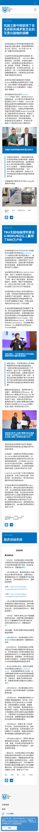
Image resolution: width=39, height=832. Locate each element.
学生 (18, 775)
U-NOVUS (8, 516)
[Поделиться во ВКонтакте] (6, 217)
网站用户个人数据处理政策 (13, 824)
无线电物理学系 (24, 251)
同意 (9, 828)
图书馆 (7, 210)
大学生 (16, 516)
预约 (23, 567)
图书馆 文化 (21, 210)
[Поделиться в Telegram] (11, 217)
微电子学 (7, 519)
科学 (22, 516)
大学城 (30, 775)
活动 (12, 775)
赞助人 (7, 212)
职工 (24, 775)
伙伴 (13, 210)
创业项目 (19, 518)
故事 (29, 210)
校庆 (6, 775)
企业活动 (15, 519)
